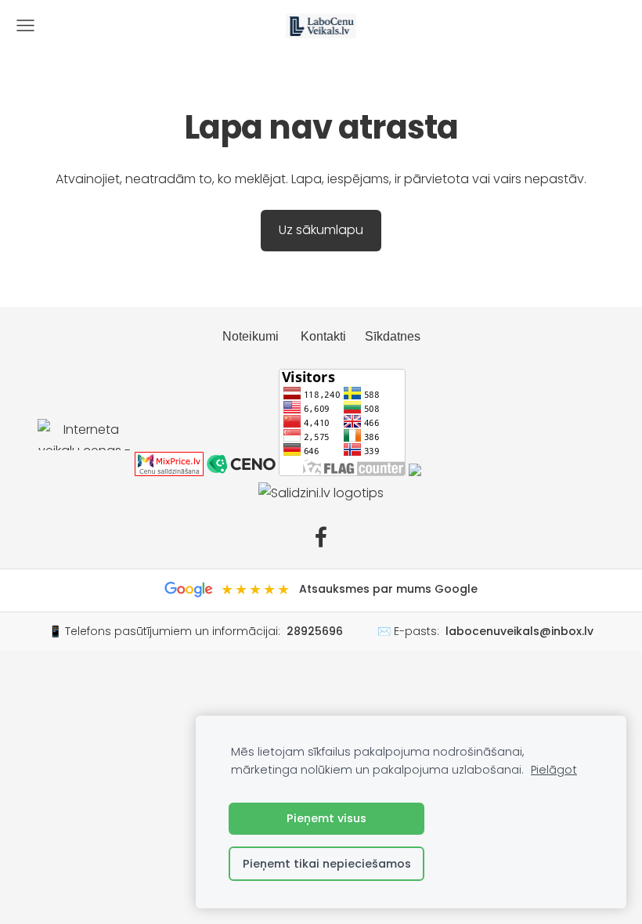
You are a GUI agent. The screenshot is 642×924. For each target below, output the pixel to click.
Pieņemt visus (326, 818)
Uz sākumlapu (321, 230)
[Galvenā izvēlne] (25, 25)
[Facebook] (321, 536)
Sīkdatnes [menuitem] (392, 336)
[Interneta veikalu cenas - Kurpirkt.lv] (85, 472)
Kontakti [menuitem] (323, 336)
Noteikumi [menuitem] (250, 336)
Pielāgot (554, 770)
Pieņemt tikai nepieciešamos (327, 864)
